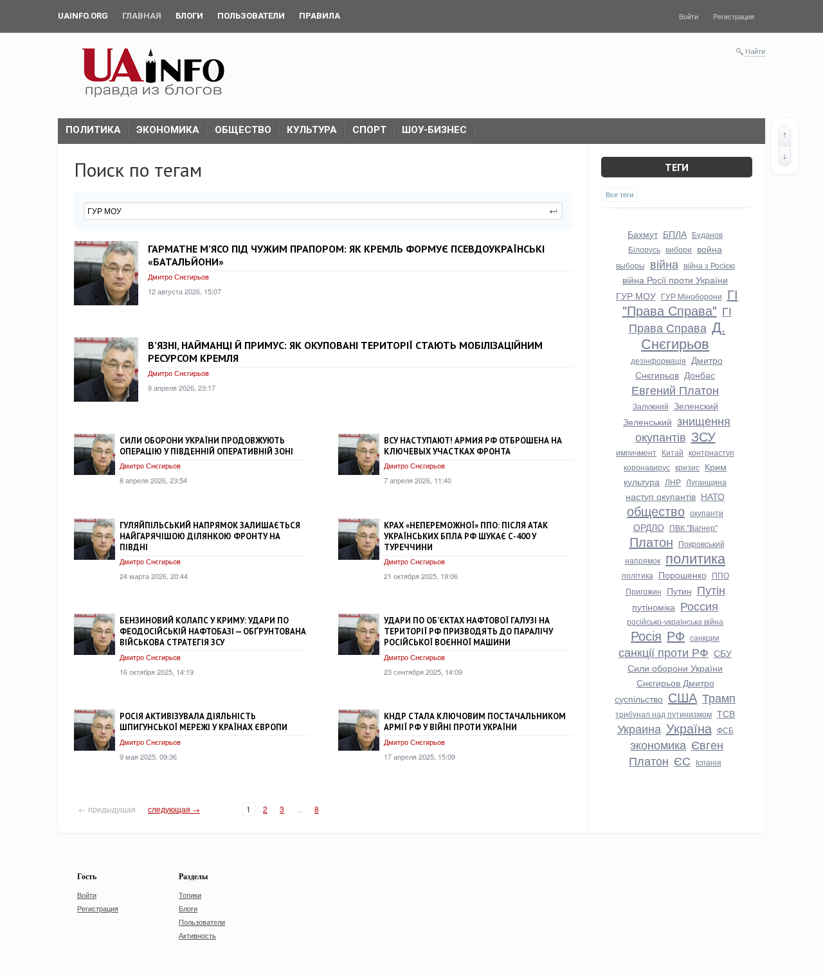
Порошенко (682, 574)
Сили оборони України (675, 667)
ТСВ (726, 713)
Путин (679, 590)
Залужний (651, 405)
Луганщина (706, 481)
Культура (312, 130)
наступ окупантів (661, 496)
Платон (651, 541)
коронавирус (647, 466)
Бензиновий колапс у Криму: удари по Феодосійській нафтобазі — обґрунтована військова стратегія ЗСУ (213, 631)
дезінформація (658, 360)
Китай (672, 452)
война (709, 248)
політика (637, 574)
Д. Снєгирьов (683, 334)
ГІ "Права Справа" (680, 302)
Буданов (707, 234)
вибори (678, 249)
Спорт (369, 130)
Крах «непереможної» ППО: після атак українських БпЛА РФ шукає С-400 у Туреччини (466, 536)
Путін (711, 589)
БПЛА (675, 234)
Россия (699, 605)
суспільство (639, 698)
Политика (93, 130)
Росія (646, 635)
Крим (716, 466)
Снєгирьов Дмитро (675, 682)
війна (664, 263)
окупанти (706, 512)
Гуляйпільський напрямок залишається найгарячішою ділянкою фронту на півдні (210, 536)
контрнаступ (711, 452)
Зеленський (647, 421)
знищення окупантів (683, 428)
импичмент (636, 452)
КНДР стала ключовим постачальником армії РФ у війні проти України (475, 722)
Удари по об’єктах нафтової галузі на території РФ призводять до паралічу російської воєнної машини (468, 631)
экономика (658, 744)
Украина (639, 728)
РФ (676, 635)
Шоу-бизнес (434, 130)
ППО (720, 574)
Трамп (719, 697)
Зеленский (696, 405)
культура (642, 481)
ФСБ (725, 729)
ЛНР (673, 481)
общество (656, 510)
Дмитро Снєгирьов (178, 276)
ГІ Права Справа (680, 318)
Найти (755, 51)
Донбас (699, 374)
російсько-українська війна (675, 621)
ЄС (682, 760)
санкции (704, 637)
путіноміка (653, 606)
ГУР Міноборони (691, 296)
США (682, 697)
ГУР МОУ (636, 295)
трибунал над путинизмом (663, 713)
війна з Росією (709, 265)
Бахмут (643, 234)
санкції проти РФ (664, 651)
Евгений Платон (675, 389)
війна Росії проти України (675, 279)
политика (695, 558)
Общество (243, 130)
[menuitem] (83, 16)
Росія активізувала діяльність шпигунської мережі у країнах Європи (203, 722)
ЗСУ (703, 436)
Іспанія (708, 761)
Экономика (167, 130)
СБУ (723, 653)
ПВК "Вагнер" (693, 527)
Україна (689, 728)
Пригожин (644, 591)
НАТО (713, 496)
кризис (687, 466)
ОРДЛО (648, 527)
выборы (630, 265)
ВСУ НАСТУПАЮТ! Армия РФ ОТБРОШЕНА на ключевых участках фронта (473, 446)
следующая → (174, 808)
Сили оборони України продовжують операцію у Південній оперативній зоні (206, 446)
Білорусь (644, 249)
